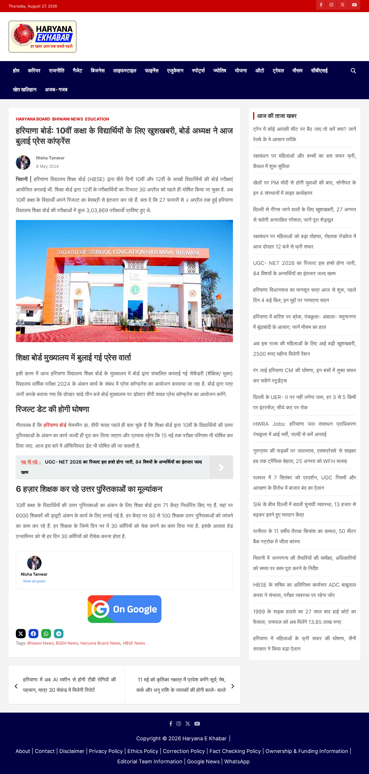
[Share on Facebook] (34, 634)
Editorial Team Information (149, 761)
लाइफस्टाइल (124, 70)
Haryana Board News (100, 643)
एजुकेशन (175, 70)
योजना (241, 70)
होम (16, 70)
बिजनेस (98, 70)
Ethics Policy (142, 751)
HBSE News (134, 643)
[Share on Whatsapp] (46, 634)
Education (97, 118)
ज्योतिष (219, 70)
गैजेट (77, 70)
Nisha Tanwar (50, 158)
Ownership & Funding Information (307, 751)
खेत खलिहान (24, 89)
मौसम (297, 70)
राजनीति (56, 70)
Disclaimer (71, 751)
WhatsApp (237, 761)
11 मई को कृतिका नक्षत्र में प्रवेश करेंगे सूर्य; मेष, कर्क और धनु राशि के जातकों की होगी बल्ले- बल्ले (181, 685)
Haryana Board (33, 118)
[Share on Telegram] (59, 634)
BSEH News (67, 643)
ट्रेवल (278, 70)
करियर (34, 70)
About (23, 751)
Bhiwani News (67, 118)
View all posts (34, 581)
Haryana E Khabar (204, 738)
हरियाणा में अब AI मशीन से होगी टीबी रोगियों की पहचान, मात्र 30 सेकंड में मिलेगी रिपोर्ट (69, 685)
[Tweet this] (21, 634)
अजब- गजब (56, 89)
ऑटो (259, 70)
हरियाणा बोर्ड (55, 425)
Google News (203, 761)
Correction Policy (184, 751)
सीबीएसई (319, 70)
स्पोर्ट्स (198, 70)
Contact (45, 751)
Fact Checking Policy (235, 751)
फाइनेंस (152, 70)
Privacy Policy (106, 751)
